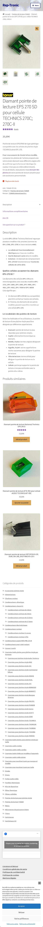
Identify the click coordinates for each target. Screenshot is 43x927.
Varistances (9, 817)
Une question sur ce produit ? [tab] (14, 225)
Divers (7, 775)
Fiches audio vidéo (11, 779)
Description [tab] (7, 204)
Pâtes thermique (11, 790)
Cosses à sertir (10, 648)
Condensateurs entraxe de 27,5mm (20, 622)
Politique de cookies (12, 924)
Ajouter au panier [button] (22, 503)
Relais (7, 806)
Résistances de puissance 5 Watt (17, 810)
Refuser (21, 912)
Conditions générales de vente (15, 869)
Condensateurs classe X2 (14, 606)
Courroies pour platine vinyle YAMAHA (21, 736)
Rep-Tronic (11, 5)
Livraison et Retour (10, 866)
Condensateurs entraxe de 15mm (19, 614)
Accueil (7, 14)
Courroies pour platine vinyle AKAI (20, 662)
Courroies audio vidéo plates (15, 757)
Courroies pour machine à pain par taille (19, 767)
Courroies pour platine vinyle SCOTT (21, 713)
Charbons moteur (11, 598)
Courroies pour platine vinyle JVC (19, 684)
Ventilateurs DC (10, 821)
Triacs (7, 813)
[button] (39, 883)
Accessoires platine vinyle (14, 591)
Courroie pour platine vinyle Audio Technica (23, 658)
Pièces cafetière (11, 794)
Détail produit (21, 439)
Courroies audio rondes (13, 746)
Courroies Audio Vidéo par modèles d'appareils (22, 753)
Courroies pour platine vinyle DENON (21, 676)
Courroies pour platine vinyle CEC (19, 666)
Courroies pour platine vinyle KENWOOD (22, 687)
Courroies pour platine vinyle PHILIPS (21, 701)
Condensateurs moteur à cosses (19, 633)
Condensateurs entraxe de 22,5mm (20, 618)
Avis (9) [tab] (5, 218)
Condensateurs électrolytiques (16, 625)
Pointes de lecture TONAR (21, 14)
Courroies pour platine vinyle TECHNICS (22, 720)
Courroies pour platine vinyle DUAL (20, 680)
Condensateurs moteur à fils (18, 637)
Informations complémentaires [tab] (15, 211)
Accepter (21, 906)
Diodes (7, 771)
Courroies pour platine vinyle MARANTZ (22, 691)
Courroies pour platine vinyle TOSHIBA (21, 732)
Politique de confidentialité (27, 924)
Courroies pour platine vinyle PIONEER (21, 705)
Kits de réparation (11, 787)
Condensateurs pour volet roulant (17, 644)
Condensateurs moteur (13, 629)
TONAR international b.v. (18, 193)
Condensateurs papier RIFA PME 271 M (18, 641)
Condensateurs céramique (14, 602)
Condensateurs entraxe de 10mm (19, 610)
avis (16, 129)
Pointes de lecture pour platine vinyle (18, 798)
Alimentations (10, 595)
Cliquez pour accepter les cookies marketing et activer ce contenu (21, 844)
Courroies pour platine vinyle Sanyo (20, 709)
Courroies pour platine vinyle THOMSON (22, 724)
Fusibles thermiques (12, 783)
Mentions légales (9, 878)
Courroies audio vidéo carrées (15, 750)
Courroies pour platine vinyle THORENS (22, 728)
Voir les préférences (21, 919)
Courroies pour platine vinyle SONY (20, 717)
